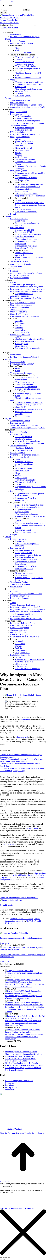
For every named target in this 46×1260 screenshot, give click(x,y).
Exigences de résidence (19, 278)
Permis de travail (17, 102)
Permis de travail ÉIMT (24, 230)
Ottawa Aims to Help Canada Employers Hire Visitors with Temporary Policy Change (22, 769)
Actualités (19, 93)
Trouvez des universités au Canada (29, 82)
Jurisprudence (20, 330)
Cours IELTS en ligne (19, 314)
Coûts (17, 50)
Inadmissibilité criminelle (20, 334)
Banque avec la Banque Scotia (22, 303)
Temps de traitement (18, 309)
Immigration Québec (18, 171)
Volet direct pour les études (21, 52)
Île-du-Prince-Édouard (24, 143)
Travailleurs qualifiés (23, 116)
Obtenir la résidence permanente (28, 77)
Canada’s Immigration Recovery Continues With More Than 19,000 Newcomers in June (22, 760)
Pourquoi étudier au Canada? (22, 43)
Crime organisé (21, 344)
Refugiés (13, 214)
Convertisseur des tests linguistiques (24, 316)
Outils (12, 80)
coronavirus (20, 921)
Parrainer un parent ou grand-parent (29, 203)
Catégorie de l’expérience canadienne (25, 134)
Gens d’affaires (21, 175)
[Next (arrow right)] (4, 1259)
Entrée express (16, 114)
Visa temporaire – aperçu (20, 100)
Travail (8, 216)
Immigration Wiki (22, 332)
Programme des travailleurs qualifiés (29, 173)
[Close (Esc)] (1, 1257)
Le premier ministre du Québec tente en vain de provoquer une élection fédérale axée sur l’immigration (24, 1036)
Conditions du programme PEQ (28, 73)
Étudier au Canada (17, 41)
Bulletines (19, 328)
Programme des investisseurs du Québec (26, 287)
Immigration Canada (18, 112)
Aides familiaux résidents (20, 264)
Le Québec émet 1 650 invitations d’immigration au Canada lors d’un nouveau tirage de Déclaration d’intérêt (25, 1009)
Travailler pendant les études (26, 57)
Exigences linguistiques (19, 275)
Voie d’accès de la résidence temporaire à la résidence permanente (30, 194)
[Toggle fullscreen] (6, 1257)
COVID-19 (31, 921)
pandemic (15, 923)
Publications (20, 323)
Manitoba (19, 146)
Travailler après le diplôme (26, 66)
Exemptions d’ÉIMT (23, 232)
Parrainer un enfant (23, 209)
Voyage (8, 98)
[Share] (4, 1257)
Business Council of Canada (21, 919)
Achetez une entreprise (19, 296)
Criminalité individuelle (24, 341)
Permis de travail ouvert (24, 237)
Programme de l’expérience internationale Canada (26, 247)
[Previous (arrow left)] (1, 1259)
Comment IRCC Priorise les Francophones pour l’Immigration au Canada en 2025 (24, 985)
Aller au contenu (6, 1)
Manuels (18, 325)
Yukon (18, 164)
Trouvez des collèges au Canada (28, 84)
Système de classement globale (27, 121)
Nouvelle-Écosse (22, 150)
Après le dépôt (21, 255)
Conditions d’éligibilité (24, 127)
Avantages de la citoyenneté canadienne (26, 273)
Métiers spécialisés (17, 132)
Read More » (5, 943)
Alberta (18, 139)
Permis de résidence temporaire (27, 348)
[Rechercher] (35, 25)
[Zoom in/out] (9, 1257)
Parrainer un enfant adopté (26, 212)
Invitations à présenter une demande (29, 123)
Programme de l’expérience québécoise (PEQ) (26, 179)
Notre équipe (15, 34)
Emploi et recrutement (19, 218)
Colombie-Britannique (24, 141)
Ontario (18, 152)
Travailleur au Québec (19, 262)
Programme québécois (24, 294)
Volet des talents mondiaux (26, 239)
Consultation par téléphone (21, 305)
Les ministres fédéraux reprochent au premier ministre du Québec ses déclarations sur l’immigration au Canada (23, 1023)
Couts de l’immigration (19, 307)
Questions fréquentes (23, 91)
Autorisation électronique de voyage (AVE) (27, 107)
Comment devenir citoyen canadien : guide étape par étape (21, 938)
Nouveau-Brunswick (23, 148)
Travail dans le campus (24, 62)
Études (8, 39)
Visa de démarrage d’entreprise (22, 284)
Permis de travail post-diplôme (27, 68)
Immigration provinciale (20, 137)
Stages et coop (21, 59)
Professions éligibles (23, 130)
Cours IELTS (20, 87)
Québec (18, 155)
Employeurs (20, 221)
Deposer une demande (24, 253)
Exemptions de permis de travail (28, 234)
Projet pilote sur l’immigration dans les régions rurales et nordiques (29, 185)
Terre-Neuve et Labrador (25, 159)
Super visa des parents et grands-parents (26, 105)
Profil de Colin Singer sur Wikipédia (24, 37)
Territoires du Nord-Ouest (25, 162)
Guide (17, 48)
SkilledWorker (16, 266)
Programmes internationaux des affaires (26, 298)
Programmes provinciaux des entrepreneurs (27, 289)
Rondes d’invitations (23, 118)
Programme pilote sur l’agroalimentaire (24, 190)
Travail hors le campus (24, 64)
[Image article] (19, 971)
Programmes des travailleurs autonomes (26, 291)
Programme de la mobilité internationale (25, 242)
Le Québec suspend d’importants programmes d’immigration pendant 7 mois (23, 997)
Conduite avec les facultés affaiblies (29, 339)
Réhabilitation (21, 346)
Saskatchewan (21, 157)
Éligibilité (14, 271)
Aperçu (18, 200)
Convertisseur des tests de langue (28, 89)
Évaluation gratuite (23, 96)
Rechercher (5, 25)
